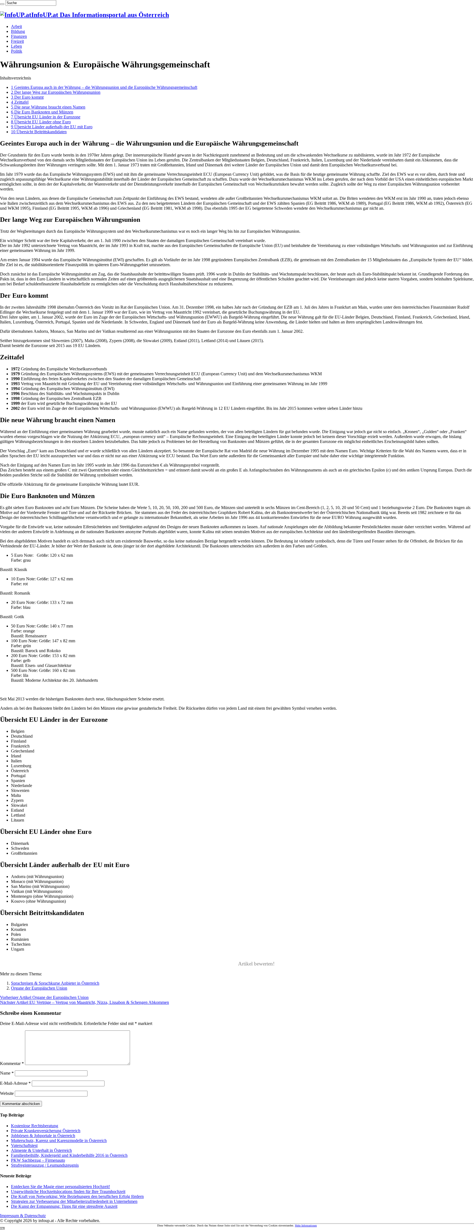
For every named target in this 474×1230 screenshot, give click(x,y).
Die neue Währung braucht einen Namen (48, 107)
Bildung (18, 31)
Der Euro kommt (27, 97)
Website (7, 1093)
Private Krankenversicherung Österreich (45, 1130)
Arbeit (16, 26)
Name (7, 1073)
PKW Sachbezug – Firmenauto (38, 1160)
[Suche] (2, 4)
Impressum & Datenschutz (23, 1215)
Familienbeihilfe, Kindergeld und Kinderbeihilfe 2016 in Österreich (69, 1155)
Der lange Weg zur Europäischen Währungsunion (55, 92)
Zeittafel (20, 102)
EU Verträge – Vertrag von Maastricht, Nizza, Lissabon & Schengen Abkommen (84, 1002)
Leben (16, 46)
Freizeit (17, 41)
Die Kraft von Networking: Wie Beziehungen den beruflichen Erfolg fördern (77, 1196)
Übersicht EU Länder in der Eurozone (45, 117)
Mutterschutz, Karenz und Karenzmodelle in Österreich (59, 1140)
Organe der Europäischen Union (39, 988)
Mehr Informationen (306, 1225)
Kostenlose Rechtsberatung (34, 1125)
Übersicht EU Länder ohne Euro (41, 122)
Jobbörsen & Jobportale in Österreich (43, 1135)
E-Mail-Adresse (15, 1083)
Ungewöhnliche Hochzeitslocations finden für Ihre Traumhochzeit (68, 1191)
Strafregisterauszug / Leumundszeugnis (45, 1165)
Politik (16, 51)
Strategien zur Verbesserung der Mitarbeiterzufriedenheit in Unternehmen (74, 1201)
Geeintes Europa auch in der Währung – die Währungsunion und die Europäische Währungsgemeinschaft (104, 87)
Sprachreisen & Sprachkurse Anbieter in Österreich (55, 983)
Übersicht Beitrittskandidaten (39, 131)
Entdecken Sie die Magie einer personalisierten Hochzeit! (60, 1186)
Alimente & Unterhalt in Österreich (41, 1150)
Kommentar (12, 1063)
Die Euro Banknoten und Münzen (42, 112)
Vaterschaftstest (24, 1145)
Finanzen (19, 36)
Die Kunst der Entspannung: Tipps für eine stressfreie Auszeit (64, 1206)
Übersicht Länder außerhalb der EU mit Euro (51, 126)
